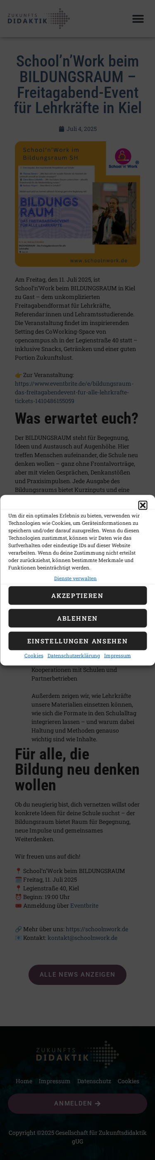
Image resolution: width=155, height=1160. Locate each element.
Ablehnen (77, 618)
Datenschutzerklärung (74, 655)
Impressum (117, 655)
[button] (142, 505)
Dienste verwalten (75, 577)
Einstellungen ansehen (77, 641)
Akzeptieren (77, 595)
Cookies (33, 655)
